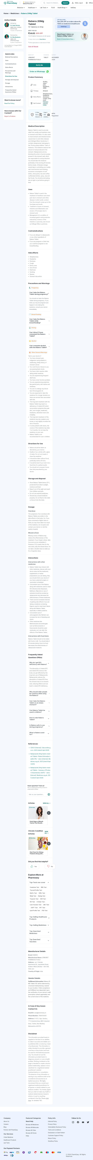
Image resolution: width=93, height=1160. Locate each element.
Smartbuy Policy (53, 1141)
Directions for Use (11, 76)
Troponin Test (34, 899)
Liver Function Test (35, 904)
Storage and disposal (12, 79)
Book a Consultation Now (65, 39)
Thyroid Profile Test (36, 890)
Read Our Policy (9, 103)
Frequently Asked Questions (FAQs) (10, 91)
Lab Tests (43, 7)
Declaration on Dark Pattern (56, 1132)
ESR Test (43, 899)
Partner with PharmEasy (11, 1130)
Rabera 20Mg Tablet (29, 13)
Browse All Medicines (32, 1124)
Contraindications (10, 64)
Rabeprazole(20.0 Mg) (45, 103)
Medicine (20, 7)
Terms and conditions (54, 1130)
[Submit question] (49, 794)
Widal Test (33, 896)
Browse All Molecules (32, 1127)
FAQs (27, 1136)
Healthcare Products (10, 1140)
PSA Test (44, 910)
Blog (5, 1127)
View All (46, 803)
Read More (43, 39)
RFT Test (42, 907)
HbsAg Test (41, 896)
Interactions (9, 86)
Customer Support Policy (55, 1135)
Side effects (9, 67)
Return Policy (52, 1138)
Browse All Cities (31, 1130)
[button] (55, 3)
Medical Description (11, 57)
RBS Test (43, 887)
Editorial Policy (52, 1121)
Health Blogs (62, 7)
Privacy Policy (52, 1124)
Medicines (15, 13)
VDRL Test (42, 893)
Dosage (7, 83)
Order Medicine (8, 1137)
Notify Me (39, 65)
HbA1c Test (33, 893)
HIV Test (32, 902)
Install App (63, 26)
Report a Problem (9, 116)
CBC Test (46, 904)
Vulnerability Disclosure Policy (57, 1127)
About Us (6, 1121)
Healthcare (31, 7)
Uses (6, 60)
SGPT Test (34, 907)
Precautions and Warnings (10, 72)
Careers (6, 1124)
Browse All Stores (31, 1133)
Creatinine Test (34, 887)
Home (6, 13)
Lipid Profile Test (35, 910)
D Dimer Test (41, 902)
